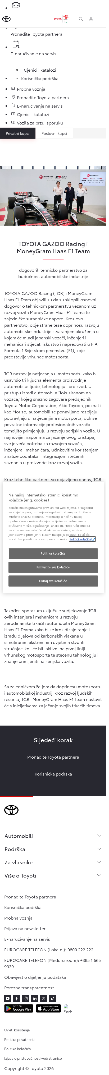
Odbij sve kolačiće (53, 581)
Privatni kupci (18, 133)
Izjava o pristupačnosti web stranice (33, 1058)
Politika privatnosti (19, 1039)
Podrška (14, 848)
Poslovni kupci (54, 133)
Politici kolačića (80, 539)
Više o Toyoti (20, 875)
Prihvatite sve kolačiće (53, 567)
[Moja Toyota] (91, 19)
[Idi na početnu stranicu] (6, 19)
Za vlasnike (18, 862)
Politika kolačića (17, 1048)
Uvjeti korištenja (17, 1029)
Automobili (18, 835)
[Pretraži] (81, 19)
